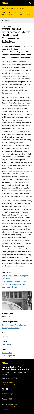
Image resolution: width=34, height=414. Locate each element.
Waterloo (5, 336)
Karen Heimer (7, 344)
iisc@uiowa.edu (7, 382)
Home (3, 26)
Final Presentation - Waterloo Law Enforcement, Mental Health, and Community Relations (14, 284)
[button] (30, 3)
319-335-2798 (9, 385)
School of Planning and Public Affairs (13, 8)
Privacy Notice (5, 407)
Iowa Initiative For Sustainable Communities (16, 13)
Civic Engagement (8, 356)
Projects (9, 26)
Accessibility (6, 409)
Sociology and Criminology (11, 328)
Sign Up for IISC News (9, 399)
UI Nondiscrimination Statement (18, 407)
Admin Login (8, 394)
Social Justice (7, 353)
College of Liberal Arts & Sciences (14, 325)
